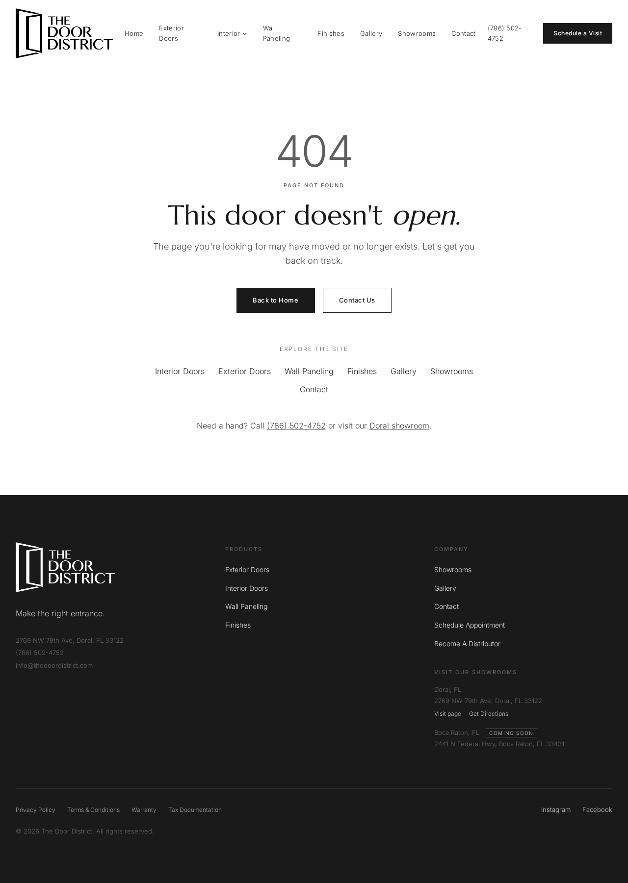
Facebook (597, 809)
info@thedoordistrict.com (54, 665)
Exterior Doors (171, 33)
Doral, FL (447, 689)
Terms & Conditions (93, 809)
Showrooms (417, 33)
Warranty (144, 809)
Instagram (556, 809)
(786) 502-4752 (505, 33)
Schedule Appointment (469, 625)
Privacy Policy (35, 809)
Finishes (330, 33)
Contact (463, 33)
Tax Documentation (195, 809)
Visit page (447, 713)
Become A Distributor (467, 643)
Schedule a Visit (577, 33)
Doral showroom (399, 425)
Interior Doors (180, 371)
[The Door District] (64, 33)
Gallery (371, 33)
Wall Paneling (276, 33)
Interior (228, 33)
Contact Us (357, 300)
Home (134, 33)
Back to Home (275, 300)
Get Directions (488, 713)
